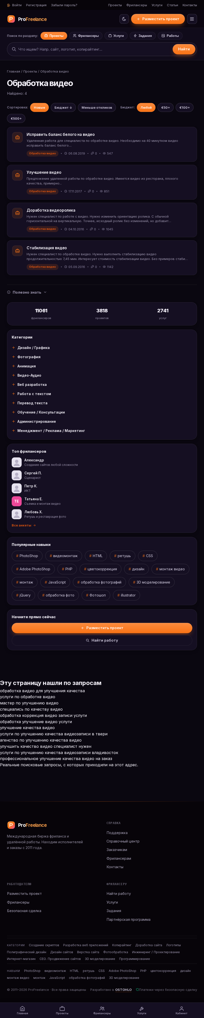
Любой (146, 107)
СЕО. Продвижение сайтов (60, 959)
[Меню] (192, 19)
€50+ (165, 107)
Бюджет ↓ (63, 107)
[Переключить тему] (124, 19)
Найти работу (105, 640)
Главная (13, 71)
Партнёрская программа (128, 919)
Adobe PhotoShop (35, 569)
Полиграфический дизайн (26, 952)
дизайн (138, 569)
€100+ (184, 107)
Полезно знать (27, 292)
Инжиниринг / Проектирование (156, 952)
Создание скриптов (44, 945)
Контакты (190, 5)
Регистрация (36, 5)
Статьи (172, 5)
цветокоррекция (102, 569)
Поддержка (117, 833)
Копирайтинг (121, 945)
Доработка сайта (148, 945)
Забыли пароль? (64, 5)
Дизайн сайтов (61, 952)
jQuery (25, 595)
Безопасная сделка (24, 911)
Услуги (157, 5)
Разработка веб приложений (85, 945)
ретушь (124, 556)
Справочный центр (123, 841)
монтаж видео (172, 569)
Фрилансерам (118, 858)
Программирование (134, 959)
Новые (39, 107)
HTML (97, 556)
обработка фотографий (101, 582)
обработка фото (60, 595)
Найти (184, 49)
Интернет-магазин (21, 959)
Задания (145, 36)
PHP (68, 569)
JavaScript (57, 582)
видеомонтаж (65, 556)
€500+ (16, 118)
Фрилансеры (136, 5)
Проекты (115, 5)
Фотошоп (98, 595)
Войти (16, 5)
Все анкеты (21, 525)
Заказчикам (116, 850)
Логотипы (173, 945)
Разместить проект (160, 19)
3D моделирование (153, 582)
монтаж (26, 582)
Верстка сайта (88, 952)
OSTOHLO (123, 990)
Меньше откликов (97, 107)
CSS (149, 556)
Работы (173, 36)
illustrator (128, 595)
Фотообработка (115, 952)
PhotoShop (29, 556)
